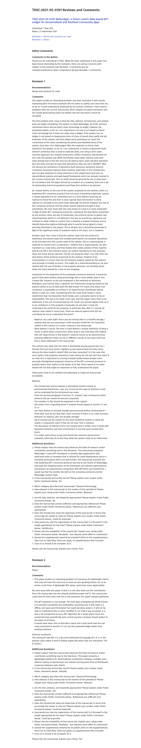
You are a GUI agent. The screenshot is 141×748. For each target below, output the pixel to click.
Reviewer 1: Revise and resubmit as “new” (51, 36)
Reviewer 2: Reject (40, 39)
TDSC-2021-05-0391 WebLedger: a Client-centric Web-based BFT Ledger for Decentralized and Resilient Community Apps (70, 21)
